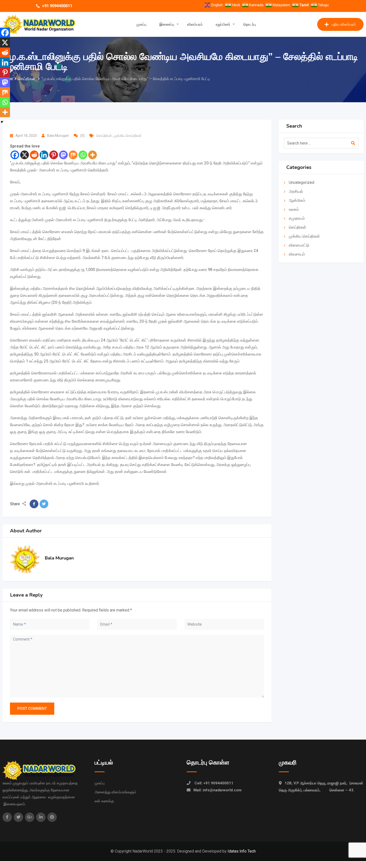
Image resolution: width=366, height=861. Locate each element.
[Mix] (73, 155)
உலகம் (294, 209)
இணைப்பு (166, 24)
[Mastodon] (63, 155)
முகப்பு (141, 24)
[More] (92, 155)
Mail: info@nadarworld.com (217, 790)
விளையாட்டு (299, 245)
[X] (24, 155)
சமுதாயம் (297, 218)
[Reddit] (34, 155)
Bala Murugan (58, 136)
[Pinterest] (53, 155)
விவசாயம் (297, 254)
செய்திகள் (104, 136)
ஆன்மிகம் (297, 200)
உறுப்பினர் (223, 24)
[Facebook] (14, 155)
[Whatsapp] (82, 155)
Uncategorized (301, 182)
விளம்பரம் (195, 24)
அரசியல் (296, 191)
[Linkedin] (44, 155)
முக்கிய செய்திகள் (128, 136)
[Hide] (2, 122)
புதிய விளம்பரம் (344, 24)
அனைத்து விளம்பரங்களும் (115, 792)
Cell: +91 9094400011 (213, 783)
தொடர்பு (249, 24)
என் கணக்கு (104, 801)
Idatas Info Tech (242, 851)
